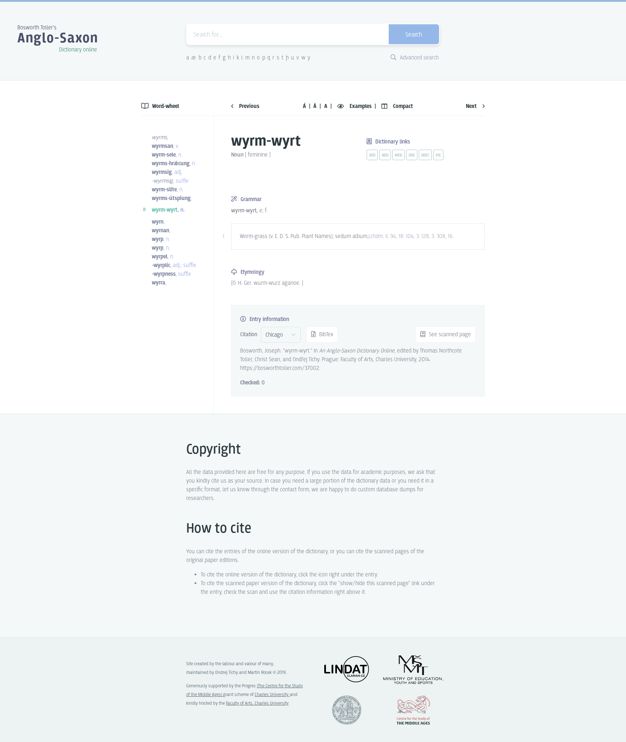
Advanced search (418, 58)
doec (425, 155)
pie (438, 155)
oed (372, 155)
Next (472, 106)
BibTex (325, 334)
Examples (360, 106)
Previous (248, 106)
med (398, 155)
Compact (402, 106)
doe (412, 155)
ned (385, 155)
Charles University (272, 695)
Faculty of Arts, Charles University (257, 703)
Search (413, 35)
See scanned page (449, 334)
